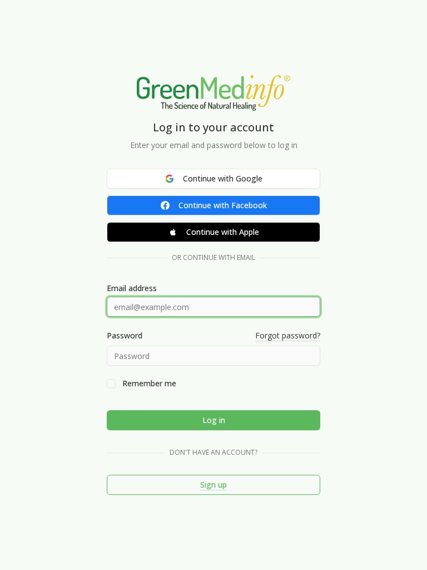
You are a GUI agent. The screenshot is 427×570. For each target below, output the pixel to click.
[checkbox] (111, 383)
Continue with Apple (222, 232)
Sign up (213, 484)
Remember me (149, 383)
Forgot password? (287, 335)
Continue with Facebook (222, 205)
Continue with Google (222, 178)
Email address (132, 288)
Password (124, 336)
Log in (213, 420)
